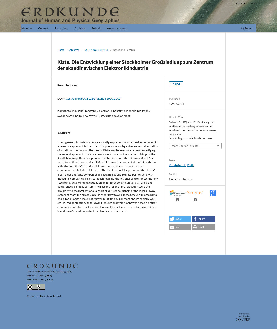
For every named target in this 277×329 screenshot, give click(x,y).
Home (60, 49)
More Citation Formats (185, 145)
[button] (180, 219)
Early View (61, 28)
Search (248, 28)
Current (43, 28)
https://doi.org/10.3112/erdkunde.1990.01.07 (92, 98)
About (25, 28)
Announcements (117, 28)
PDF (177, 84)
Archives (80, 28)
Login (253, 3)
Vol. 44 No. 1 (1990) (96, 49)
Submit (96, 28)
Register (240, 3)
